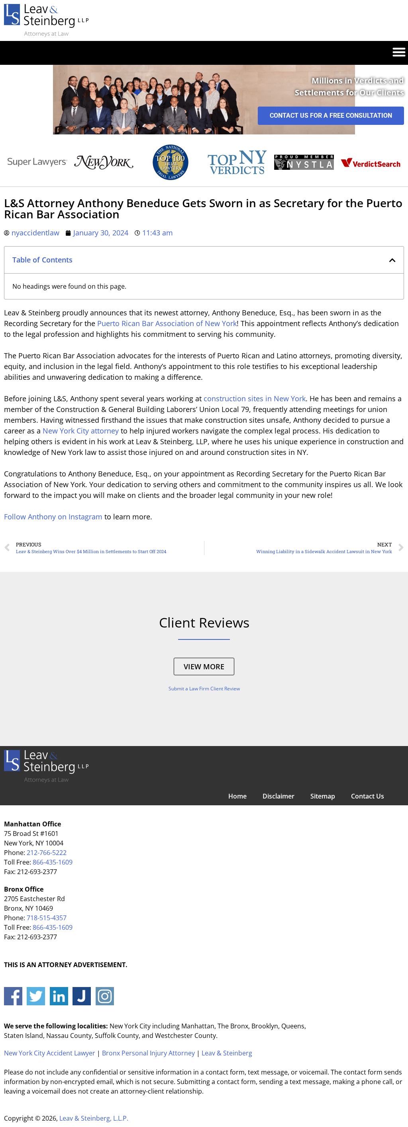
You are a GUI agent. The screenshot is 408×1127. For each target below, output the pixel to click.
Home (237, 796)
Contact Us (367, 796)
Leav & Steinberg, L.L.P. (93, 1118)
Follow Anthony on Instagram (53, 516)
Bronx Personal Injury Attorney (148, 1053)
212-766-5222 (47, 852)
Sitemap (322, 796)
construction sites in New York (255, 398)
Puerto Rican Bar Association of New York (167, 323)
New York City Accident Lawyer (49, 1053)
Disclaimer (278, 796)
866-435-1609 (53, 862)
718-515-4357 (47, 917)
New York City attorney (81, 430)
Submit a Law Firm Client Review (204, 688)
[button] (399, 51)
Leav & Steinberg (227, 1053)
